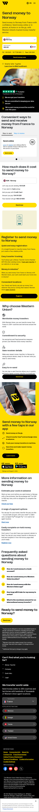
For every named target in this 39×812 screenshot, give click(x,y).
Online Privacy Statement (13, 757)
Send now (19, 205)
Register (19, 296)
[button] (29, 3)
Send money (8, 153)
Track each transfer (27, 262)
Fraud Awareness (19, 754)
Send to (8, 38)
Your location (11, 699)
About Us (25, 752)
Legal (7, 677)
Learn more (10, 456)
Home (5, 752)
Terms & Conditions (10, 759)
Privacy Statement (8, 809)
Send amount (6, 45)
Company (8, 669)
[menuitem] (5, 3)
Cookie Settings (9, 762)
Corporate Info (14, 752)
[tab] (7, 133)
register (10, 145)
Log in (5, 145)
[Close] (36, 801)
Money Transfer (10, 665)
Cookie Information (26, 759)
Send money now (19, 57)
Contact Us (7, 754)
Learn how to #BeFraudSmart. (16, 66)
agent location (10, 290)
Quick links (8, 673)
